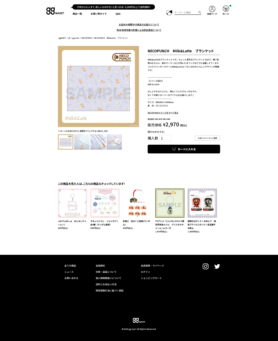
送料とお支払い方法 (106, 284)
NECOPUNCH (87, 38)
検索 (200, 12)
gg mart (75, 38)
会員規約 (100, 265)
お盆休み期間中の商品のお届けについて (139, 24)
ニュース (69, 271)
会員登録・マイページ (152, 265)
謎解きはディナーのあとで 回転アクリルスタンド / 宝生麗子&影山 (202, 224)
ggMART (62, 38)
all (69, 38)
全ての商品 (70, 265)
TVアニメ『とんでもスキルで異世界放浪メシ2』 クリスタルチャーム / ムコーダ (169, 224)
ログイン (145, 271)
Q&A (118, 13)
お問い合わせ (71, 278)
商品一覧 (77, 13)
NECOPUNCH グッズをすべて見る (163, 112)
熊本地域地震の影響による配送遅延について (139, 30)
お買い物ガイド (99, 13)
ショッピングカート (151, 278)
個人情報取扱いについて (108, 278)
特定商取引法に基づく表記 (110, 290)
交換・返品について (106, 271)
